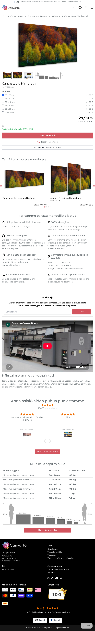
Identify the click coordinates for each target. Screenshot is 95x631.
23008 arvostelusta (47, 408)
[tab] (45, 207)
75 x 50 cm (9, 105)
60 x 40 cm (10, 102)
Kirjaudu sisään (8, 569)
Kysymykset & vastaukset (58, 569)
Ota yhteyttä (53, 549)
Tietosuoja (52, 555)
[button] (7, 75)
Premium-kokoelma (37, 16)
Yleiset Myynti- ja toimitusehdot (61, 558)
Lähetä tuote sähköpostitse (49, 147)
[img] (47, 405)
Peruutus (51, 572)
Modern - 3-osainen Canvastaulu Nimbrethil (65, 199)
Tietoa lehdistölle (55, 552)
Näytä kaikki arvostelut (47, 452)
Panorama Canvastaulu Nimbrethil (20, 198)
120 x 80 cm (10, 112)
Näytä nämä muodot (47, 530)
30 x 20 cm (9, 95)
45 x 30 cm (9, 98)
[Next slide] (94, 186)
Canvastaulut (17, 16)
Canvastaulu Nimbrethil (76, 16)
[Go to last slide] (1, 186)
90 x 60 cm (10, 109)
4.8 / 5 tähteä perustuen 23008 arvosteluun (48, 612)
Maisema (55, 16)
